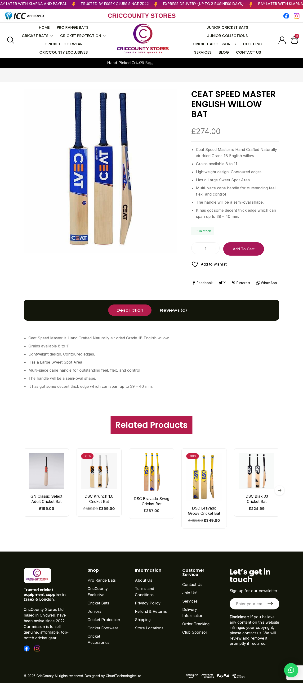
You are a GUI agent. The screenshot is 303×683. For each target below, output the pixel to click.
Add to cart (243, 249)
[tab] (130, 310)
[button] (49, 486)
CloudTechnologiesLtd (123, 676)
